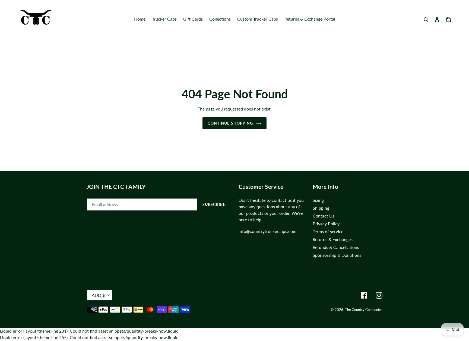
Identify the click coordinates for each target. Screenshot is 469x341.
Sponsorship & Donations (337, 255)
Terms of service (328, 231)
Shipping (321, 207)
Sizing (318, 200)
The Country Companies (363, 309)
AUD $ (98, 295)
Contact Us (323, 215)
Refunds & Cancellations (336, 247)
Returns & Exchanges (333, 239)
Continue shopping (230, 123)
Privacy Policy (326, 223)
